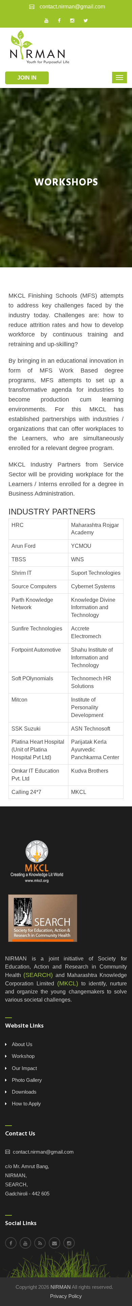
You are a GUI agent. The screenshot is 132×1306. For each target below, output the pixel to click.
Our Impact (24, 1068)
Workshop (23, 1056)
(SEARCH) (38, 975)
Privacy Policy (66, 1296)
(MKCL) (67, 983)
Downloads (24, 1092)
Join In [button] (27, 78)
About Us (22, 1044)
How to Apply (26, 1103)
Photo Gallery (27, 1080)
